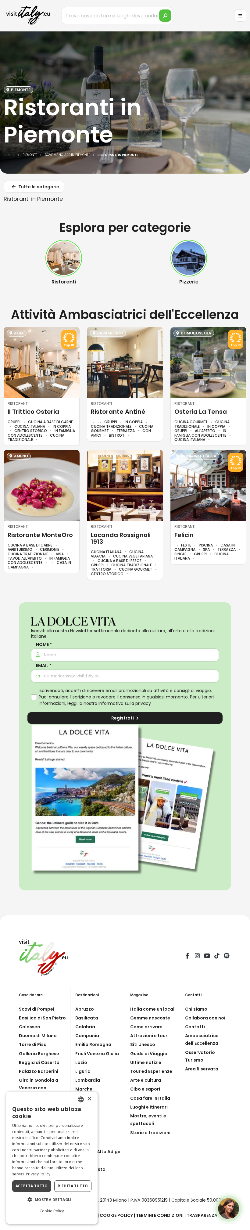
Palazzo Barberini (38, 1071)
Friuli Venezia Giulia (97, 1054)
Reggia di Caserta (39, 1062)
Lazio (81, 1062)
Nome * (44, 644)
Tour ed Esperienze (151, 1071)
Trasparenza (202, 1215)
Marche (83, 1089)
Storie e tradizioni (150, 1133)
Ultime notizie (145, 1062)
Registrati (123, 718)
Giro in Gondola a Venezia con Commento (38, 1087)
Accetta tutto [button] (32, 1186)
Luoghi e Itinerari (149, 1107)
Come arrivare (146, 1027)
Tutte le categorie (38, 187)
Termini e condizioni (160, 1215)
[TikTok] (216, 956)
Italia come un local (152, 1009)
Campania (87, 1036)
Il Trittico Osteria (33, 411)
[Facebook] (187, 956)
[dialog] (52, 1158)
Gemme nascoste (150, 1018)
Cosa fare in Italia (150, 1098)
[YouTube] (207, 956)
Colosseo (29, 1027)
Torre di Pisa (33, 1044)
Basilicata (86, 1018)
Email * (44, 665)
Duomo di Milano (38, 1036)
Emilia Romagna (93, 1044)
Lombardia (87, 1080)
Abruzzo (84, 1009)
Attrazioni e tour (148, 1036)
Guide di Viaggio (148, 1054)
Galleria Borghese (39, 1054)
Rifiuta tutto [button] (73, 1186)
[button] (51, 1200)
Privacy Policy (38, 1174)
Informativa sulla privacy (124, 703)
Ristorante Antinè (118, 411)
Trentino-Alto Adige (97, 1152)
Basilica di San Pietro (42, 1018)
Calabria (85, 1027)
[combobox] (81, 1099)
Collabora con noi (205, 1018)
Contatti (195, 1027)
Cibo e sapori (145, 1089)
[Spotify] (226, 956)
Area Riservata (201, 1069)
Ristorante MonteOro (40, 535)
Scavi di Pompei (36, 1009)
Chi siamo (196, 1009)
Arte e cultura (145, 1080)
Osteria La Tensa (200, 411)
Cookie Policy (116, 1215)
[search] (165, 15)
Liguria (83, 1071)
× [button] (89, 1099)
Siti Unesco (142, 1044)
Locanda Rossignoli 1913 (121, 538)
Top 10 (69, 345)
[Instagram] (197, 956)
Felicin (184, 535)
